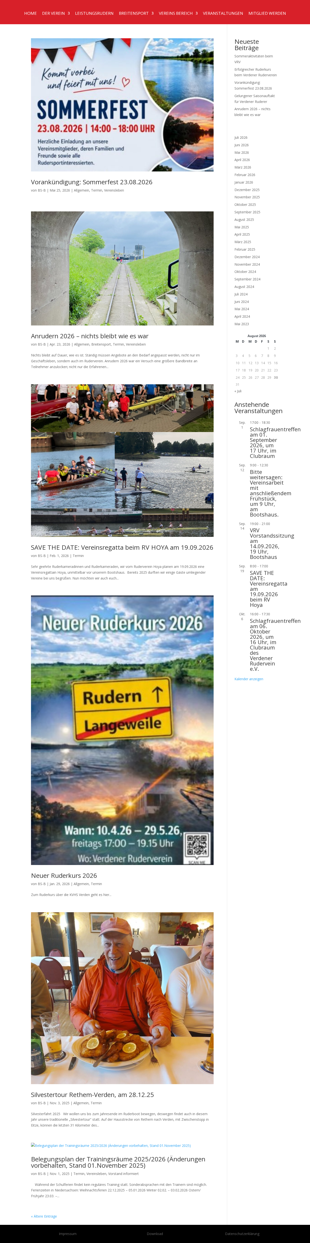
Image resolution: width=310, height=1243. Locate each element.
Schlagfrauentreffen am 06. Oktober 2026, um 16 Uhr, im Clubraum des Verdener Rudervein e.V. (275, 644)
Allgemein (81, 190)
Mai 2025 (241, 227)
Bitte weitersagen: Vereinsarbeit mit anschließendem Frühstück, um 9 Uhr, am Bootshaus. (270, 493)
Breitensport (134, 14)
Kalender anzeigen (248, 679)
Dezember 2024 (247, 257)
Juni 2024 (241, 301)
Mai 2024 (241, 309)
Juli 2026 (241, 137)
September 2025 (247, 212)
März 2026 (242, 167)
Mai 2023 (241, 324)
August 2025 (244, 219)
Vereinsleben (114, 190)
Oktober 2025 (245, 204)
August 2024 (244, 286)
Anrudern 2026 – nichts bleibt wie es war (89, 336)
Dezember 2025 (247, 189)
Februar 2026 (244, 174)
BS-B (42, 190)
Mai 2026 (241, 152)
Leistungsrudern (94, 14)
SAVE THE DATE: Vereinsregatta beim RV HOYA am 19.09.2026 (122, 547)
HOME (30, 14)
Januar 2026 (243, 182)
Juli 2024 (241, 294)
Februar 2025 (244, 249)
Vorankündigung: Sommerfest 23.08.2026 (92, 182)
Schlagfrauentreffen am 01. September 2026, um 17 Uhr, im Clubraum (275, 442)
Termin (96, 190)
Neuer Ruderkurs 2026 (64, 875)
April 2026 (242, 159)
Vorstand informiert (123, 1173)
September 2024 (247, 279)
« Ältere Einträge (44, 1216)
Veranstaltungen (223, 14)
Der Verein (53, 14)
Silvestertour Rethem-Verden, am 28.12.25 (92, 1094)
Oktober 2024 (245, 271)
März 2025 (242, 241)
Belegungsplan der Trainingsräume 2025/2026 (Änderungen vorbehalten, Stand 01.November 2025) (118, 1162)
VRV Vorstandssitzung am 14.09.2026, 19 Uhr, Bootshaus (272, 543)
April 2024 (242, 316)
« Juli (237, 391)
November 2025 (247, 197)
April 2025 (242, 234)
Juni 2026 (241, 145)
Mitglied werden (267, 14)
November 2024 (247, 264)
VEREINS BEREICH (176, 14)
